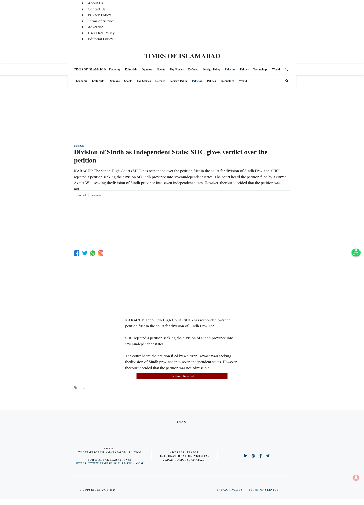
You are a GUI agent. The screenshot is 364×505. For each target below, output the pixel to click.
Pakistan (230, 69)
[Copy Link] (101, 253)
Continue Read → (182, 376)
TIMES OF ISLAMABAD (182, 56)
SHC (82, 387)
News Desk (81, 195)
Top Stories (177, 69)
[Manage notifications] (356, 478)
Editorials (131, 69)
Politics (244, 69)
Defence (193, 69)
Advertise (95, 26)
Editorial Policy (100, 38)
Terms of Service (101, 21)
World (276, 69)
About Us (95, 3)
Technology (260, 69)
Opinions (147, 69)
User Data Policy (101, 33)
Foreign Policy (211, 69)
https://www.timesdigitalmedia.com (110, 463)
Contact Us (97, 9)
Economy (114, 69)
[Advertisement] (182, 116)
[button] (286, 69)
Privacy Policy (99, 14)
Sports (161, 69)
